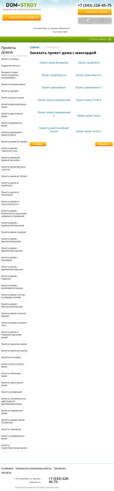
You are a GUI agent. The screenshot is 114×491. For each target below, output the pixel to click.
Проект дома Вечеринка (53, 62)
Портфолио (60, 468)
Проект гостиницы (10, 59)
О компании (7, 468)
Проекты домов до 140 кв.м (14, 176)
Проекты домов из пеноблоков (10, 193)
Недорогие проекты (10, 65)
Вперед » (104, 144)
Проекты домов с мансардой (9, 258)
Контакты (6, 472)
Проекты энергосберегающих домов (14, 446)
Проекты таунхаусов (11, 429)
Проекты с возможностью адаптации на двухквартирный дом (13, 401)
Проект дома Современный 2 (54, 114)
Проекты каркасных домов (14, 344)
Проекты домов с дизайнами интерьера (12, 286)
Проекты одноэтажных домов (12, 384)
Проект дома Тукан (88, 115)
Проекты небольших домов (11, 374)
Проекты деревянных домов (11, 124)
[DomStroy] (21, 5)
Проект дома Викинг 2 (88, 87)
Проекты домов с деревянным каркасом (12, 268)
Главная (34, 47)
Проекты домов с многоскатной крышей (12, 305)
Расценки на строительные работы (33, 468)
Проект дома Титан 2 (88, 131)
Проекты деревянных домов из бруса (11, 133)
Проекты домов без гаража (14, 141)
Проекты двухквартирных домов (13, 105)
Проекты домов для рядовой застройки (10, 158)
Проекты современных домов (12, 411)
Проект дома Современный (54, 100)
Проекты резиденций (11, 392)
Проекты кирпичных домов (14, 350)
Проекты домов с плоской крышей (13, 314)
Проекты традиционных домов (12, 437)
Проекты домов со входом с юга (13, 324)
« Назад (37, 144)
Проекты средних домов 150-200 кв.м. (12, 421)
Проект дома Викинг (54, 87)
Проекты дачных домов (12, 97)
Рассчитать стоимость (24, 17)
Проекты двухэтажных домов (12, 114)
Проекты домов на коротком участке (10, 202)
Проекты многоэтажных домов (12, 365)
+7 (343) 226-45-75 (95, 5)
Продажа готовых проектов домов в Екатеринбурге (10, 75)
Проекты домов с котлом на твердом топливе (13, 296)
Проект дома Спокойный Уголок (54, 129)
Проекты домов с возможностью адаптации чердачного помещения (14, 213)
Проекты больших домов (13, 84)
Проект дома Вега (88, 62)
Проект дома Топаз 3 (88, 100)
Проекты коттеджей (10, 357)
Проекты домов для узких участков (13, 168)
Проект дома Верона (53, 75)
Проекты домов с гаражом (13, 232)
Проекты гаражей (9, 91)
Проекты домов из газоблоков (10, 184)
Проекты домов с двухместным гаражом (12, 249)
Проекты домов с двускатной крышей (10, 240)
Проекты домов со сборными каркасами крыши (11, 335)
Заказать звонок (97, 12)
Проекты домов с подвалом (9, 277)
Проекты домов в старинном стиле (9, 149)
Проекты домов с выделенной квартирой (12, 224)
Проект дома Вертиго (89, 75)
